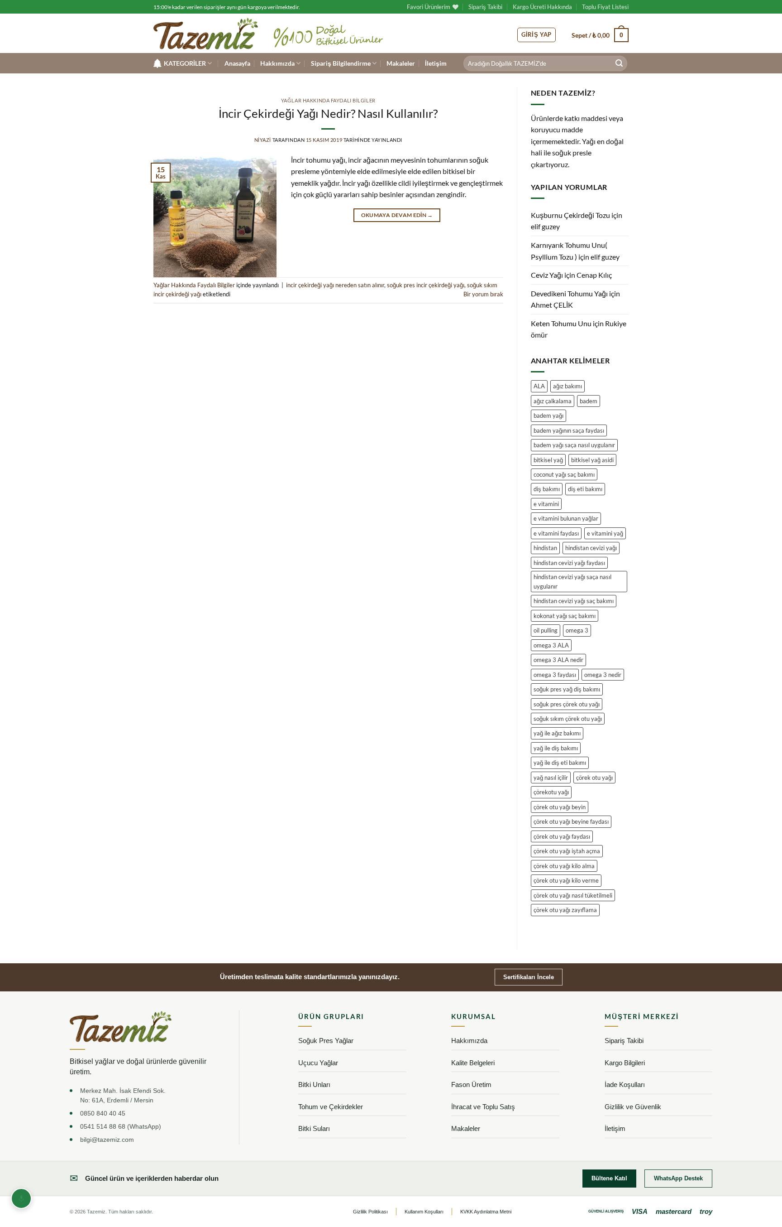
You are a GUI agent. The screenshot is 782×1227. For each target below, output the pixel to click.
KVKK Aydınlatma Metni (485, 1211)
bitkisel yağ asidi (592, 460)
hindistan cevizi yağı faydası (569, 562)
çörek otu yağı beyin (560, 807)
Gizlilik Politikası (370, 1211)
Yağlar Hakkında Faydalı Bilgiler (328, 100)
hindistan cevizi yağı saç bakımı (574, 600)
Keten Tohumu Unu (561, 323)
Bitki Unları (314, 1084)
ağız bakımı (567, 386)
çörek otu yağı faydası (562, 836)
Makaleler (400, 63)
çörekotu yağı (551, 792)
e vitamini (546, 503)
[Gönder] (619, 63)
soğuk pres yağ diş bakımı (567, 689)
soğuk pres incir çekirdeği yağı (425, 285)
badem (588, 401)
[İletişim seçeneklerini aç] (21, 1198)
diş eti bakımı (585, 489)
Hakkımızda (277, 63)
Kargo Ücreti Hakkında (542, 6)
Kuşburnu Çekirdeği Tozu (570, 215)
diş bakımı (547, 489)
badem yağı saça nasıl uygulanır (574, 445)
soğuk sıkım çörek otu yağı (568, 718)
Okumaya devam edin (397, 215)
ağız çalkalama (553, 401)
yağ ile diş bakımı (556, 748)
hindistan (545, 547)
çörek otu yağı (594, 777)
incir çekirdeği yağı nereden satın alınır (335, 285)
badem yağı (548, 415)
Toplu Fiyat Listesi (605, 6)
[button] (600, 34)
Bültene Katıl (609, 1178)
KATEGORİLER (185, 63)
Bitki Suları (314, 1128)
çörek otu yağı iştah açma (567, 851)
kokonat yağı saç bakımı (565, 615)
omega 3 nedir (602, 674)
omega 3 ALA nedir (558, 659)
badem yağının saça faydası (569, 430)
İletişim (436, 63)
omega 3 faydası (555, 674)
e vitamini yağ (605, 533)
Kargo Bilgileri (625, 1063)
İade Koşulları (625, 1084)
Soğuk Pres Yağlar (325, 1040)
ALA (539, 386)
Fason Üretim (471, 1084)
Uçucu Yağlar (318, 1063)
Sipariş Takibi (485, 6)
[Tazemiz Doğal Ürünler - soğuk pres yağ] (205, 33)
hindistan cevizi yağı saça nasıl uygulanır (572, 581)
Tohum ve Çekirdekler (330, 1107)
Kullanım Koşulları (424, 1211)
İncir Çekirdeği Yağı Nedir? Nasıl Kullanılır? (328, 113)
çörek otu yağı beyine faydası (571, 821)
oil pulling (546, 630)
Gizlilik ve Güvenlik (633, 1107)
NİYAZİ (262, 140)
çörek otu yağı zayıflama (565, 909)
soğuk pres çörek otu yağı (567, 704)
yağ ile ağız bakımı (557, 733)
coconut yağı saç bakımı (564, 474)
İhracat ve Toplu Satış (483, 1107)
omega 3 (577, 630)
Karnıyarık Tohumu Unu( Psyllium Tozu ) (569, 251)
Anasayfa (237, 63)
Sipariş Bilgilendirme (341, 63)
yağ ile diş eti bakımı (560, 762)
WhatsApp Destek (678, 1178)
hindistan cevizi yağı (591, 547)
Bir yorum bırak (483, 294)
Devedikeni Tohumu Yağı (569, 293)
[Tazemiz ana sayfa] (121, 1026)
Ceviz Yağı (547, 275)
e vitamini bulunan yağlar (566, 518)
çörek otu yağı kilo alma (564, 866)
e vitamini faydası (556, 533)
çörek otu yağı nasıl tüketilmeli (573, 895)
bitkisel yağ (548, 460)
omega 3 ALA (551, 645)
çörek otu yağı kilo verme (566, 880)
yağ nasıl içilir (551, 777)
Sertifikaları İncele (528, 977)
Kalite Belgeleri (473, 1063)
